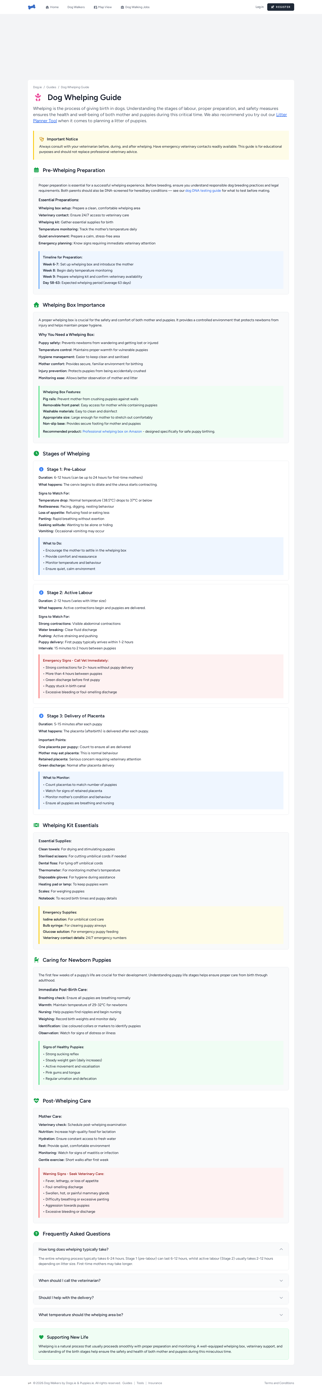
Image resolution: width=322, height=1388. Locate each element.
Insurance (155, 1383)
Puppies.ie (87, 1383)
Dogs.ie (71, 1383)
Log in (260, 7)
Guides (51, 87)
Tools (140, 1383)
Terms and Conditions (279, 1383)
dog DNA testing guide (203, 190)
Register (282, 7)
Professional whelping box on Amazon (112, 431)
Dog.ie (37, 87)
